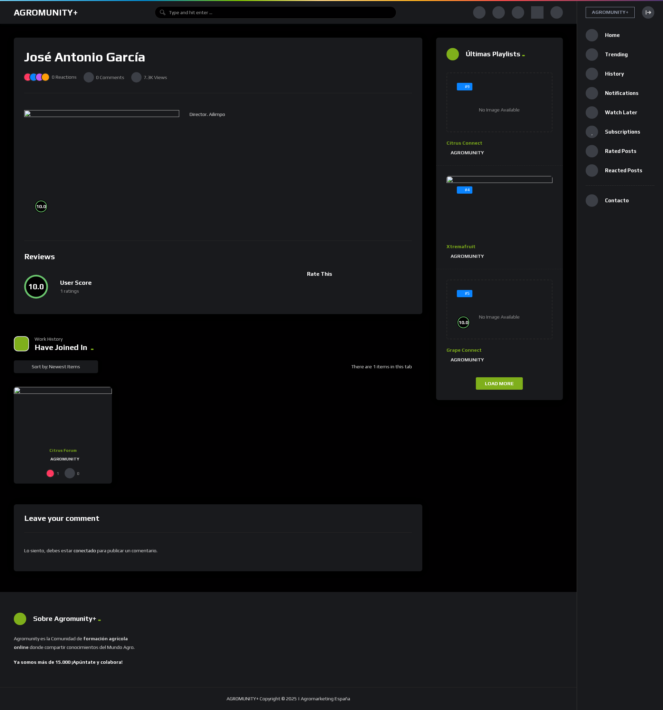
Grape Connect (464, 350)
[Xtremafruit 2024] (499, 206)
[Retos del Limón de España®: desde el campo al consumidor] (63, 414)
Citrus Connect (464, 143)
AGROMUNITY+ (46, 12)
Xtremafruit (460, 246)
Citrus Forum (63, 450)
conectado (85, 550)
